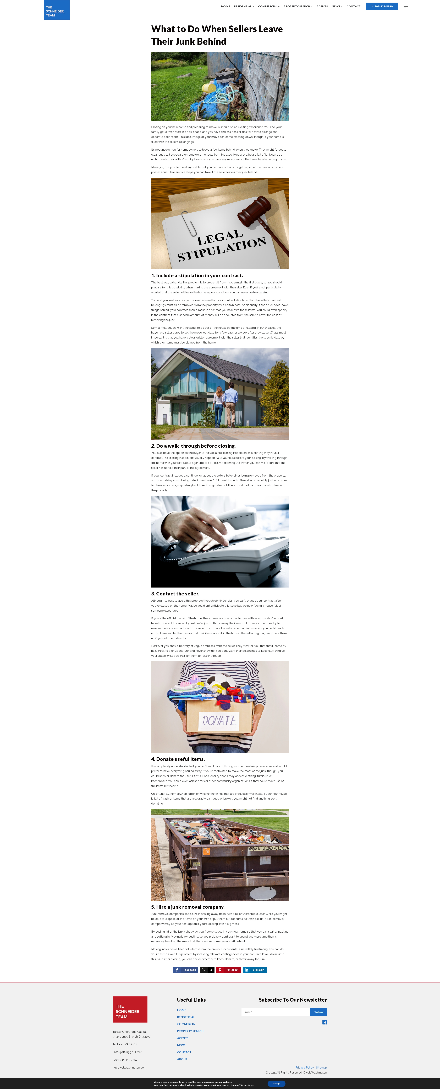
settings (248, 1085)
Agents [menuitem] (322, 6)
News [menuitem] (336, 6)
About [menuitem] (182, 1059)
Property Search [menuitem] (297, 6)
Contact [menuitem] (354, 6)
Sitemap (321, 1067)
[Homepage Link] (57, 9)
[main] (220, 498)
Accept (276, 1083)
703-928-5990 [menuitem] (383, 6)
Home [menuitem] (225, 6)
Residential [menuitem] (243, 6)
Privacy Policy (305, 1067)
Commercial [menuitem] (268, 6)
